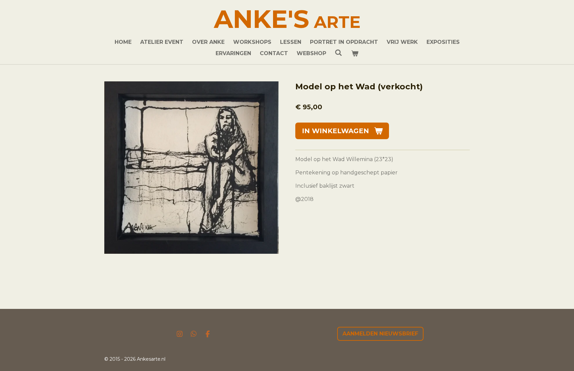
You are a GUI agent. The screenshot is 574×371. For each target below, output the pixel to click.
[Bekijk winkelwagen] (355, 53)
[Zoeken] (338, 52)
